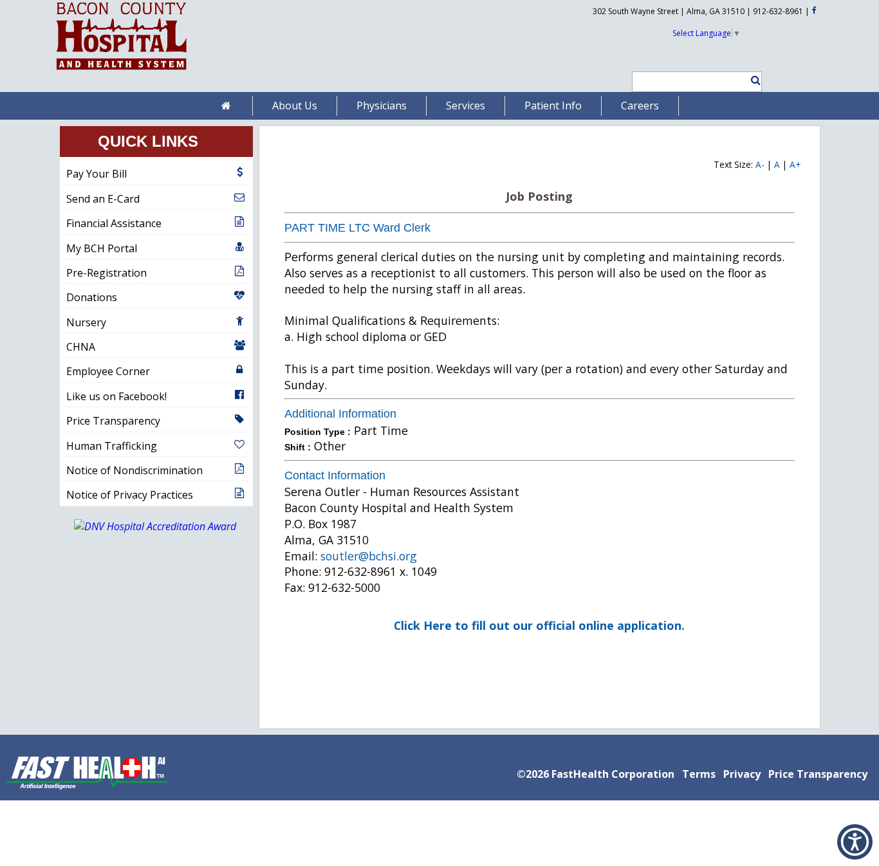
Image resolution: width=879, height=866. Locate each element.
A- (759, 164)
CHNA (80, 347)
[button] (750, 80)
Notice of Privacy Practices (129, 495)
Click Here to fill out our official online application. (539, 625)
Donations (91, 297)
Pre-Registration (106, 273)
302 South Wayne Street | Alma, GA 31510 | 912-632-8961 (698, 11)
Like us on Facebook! (116, 396)
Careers (640, 105)
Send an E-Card (103, 199)
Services (465, 105)
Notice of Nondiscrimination (134, 470)
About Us (294, 105)
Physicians (381, 105)
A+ (795, 164)
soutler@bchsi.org (368, 556)
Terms (699, 774)
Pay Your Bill (96, 174)
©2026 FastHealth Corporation (595, 774)
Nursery (86, 322)
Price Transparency (113, 421)
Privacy (742, 774)
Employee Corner (108, 371)
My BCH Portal (101, 248)
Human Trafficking (111, 446)
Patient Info (553, 105)
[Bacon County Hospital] (121, 70)
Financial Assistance (114, 223)
